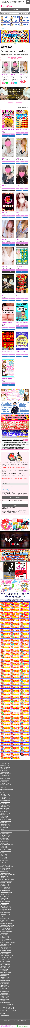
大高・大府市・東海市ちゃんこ (8, 879)
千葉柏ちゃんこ (4, 846)
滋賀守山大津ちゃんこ (6, 947)
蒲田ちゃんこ (4, 855)
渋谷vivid (3, 1013)
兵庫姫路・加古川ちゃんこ (7, 929)
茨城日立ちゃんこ (5, 860)
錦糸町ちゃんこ (4, 814)
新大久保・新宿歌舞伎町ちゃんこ (8, 810)
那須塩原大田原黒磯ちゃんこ (7, 840)
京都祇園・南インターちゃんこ (8, 920)
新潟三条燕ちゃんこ (5, 914)
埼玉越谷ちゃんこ (5, 827)
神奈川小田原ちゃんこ (6, 821)
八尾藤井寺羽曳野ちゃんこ (7, 931)
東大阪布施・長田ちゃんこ (7, 928)
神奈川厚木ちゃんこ (5, 808)
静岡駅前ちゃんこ (5, 876)
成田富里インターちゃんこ (7, 799)
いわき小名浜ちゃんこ (6, 773)
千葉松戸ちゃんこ (5, 822)
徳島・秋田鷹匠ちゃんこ (6, 972)
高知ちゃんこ (4, 985)
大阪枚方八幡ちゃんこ (6, 944)
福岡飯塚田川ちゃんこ (6, 980)
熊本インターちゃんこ (6, 964)
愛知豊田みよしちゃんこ (6, 882)
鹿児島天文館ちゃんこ (6, 961)
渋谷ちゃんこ (4, 854)
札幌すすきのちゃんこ (6, 778)
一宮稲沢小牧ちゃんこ (6, 870)
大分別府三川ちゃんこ (6, 1002)
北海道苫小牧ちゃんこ (6, 784)
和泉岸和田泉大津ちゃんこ (7, 926)
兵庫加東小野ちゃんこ (6, 948)
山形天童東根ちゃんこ (6, 767)
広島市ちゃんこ (4, 978)
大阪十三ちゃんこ (5, 941)
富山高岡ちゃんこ (5, 898)
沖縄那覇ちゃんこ (5, 975)
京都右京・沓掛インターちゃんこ (8, 942)
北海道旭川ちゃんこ (5, 775)
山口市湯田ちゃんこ (5, 999)
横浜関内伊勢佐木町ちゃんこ (7, 789)
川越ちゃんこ (4, 797)
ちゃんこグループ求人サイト (7, 1008)
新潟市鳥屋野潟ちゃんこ (6, 909)
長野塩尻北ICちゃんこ (6, 911)
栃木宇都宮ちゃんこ (5, 802)
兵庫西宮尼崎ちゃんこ (6, 952)
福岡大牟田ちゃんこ (5, 994)
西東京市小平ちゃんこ (6, 851)
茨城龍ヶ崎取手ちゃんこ (6, 832)
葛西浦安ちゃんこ (5, 841)
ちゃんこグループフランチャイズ (8, 1010)
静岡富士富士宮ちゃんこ (6, 892)
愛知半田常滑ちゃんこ (6, 887)
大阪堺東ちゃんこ (5, 937)
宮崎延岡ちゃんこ (5, 1001)
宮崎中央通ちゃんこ (5, 991)
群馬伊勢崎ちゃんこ (5, 824)
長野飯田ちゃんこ (5, 904)
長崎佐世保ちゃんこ (5, 963)
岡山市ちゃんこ (4, 993)
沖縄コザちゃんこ (5, 996)
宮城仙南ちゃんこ (5, 765)
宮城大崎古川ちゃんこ (6, 769)
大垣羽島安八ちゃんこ (6, 868)
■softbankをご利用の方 (6, 490)
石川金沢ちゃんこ (5, 899)
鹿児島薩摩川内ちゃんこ (6, 971)
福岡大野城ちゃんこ (5, 983)
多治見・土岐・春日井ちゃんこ (8, 874)
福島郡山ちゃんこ (5, 781)
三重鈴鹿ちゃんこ (5, 885)
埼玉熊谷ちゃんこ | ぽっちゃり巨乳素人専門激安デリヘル (17, 1020)
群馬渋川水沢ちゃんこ (6, 818)
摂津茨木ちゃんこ (5, 945)
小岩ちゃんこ (4, 852)
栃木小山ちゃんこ (5, 805)
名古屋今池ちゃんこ (5, 865)
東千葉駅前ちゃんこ (5, 795)
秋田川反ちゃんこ (5, 770)
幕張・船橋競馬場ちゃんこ (7, 844)
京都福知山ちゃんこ (5, 953)
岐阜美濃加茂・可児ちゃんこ (7, 889)
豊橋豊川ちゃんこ (5, 877)
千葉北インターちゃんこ (6, 849)
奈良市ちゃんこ (4, 933)
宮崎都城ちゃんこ (5, 974)
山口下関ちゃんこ (5, 982)
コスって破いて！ (5, 1015)
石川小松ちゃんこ (5, 896)
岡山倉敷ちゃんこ (5, 986)
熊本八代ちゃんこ (5, 990)
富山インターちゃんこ (6, 901)
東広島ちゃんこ (4, 988)
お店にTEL (15, 9)
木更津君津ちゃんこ (5, 813)
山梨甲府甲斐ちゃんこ (6, 906)
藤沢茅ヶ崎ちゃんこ (5, 825)
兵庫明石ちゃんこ (5, 936)
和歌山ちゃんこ (4, 922)
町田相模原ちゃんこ (5, 806)
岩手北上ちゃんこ (5, 776)
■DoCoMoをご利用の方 (6, 488)
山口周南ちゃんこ (5, 977)
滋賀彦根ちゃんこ (5, 918)
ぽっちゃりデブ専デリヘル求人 (8, 1012)
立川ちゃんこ (4, 792)
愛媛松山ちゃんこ (5, 959)
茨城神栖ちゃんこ (5, 838)
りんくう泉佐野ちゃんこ (6, 939)
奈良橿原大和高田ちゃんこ (7, 923)
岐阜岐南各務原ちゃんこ (6, 881)
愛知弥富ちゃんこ (5, 871)
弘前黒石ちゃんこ (5, 772)
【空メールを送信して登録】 (15, 497)
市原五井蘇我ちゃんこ (6, 847)
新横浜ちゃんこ (4, 843)
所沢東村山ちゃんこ (5, 833)
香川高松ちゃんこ (5, 967)
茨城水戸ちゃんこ (5, 794)
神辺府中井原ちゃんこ (6, 997)
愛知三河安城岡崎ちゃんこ (7, 866)
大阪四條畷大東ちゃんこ (6, 950)
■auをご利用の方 (5, 489)
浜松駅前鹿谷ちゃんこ (6, 890)
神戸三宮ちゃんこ (5, 934)
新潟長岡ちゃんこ (5, 903)
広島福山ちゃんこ (5, 969)
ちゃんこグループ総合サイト (7, 1007)
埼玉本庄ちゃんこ (5, 811)
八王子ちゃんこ (4, 857)
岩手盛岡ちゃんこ (5, 780)
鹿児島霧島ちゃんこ (5, 966)
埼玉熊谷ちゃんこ (5, 803)
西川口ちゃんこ (4, 791)
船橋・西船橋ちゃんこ (6, 859)
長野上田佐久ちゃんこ (6, 912)
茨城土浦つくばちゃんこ (6, 819)
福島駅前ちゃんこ (5, 783)
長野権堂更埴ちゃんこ (6, 907)
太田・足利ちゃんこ (5, 835)
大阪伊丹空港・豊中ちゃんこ (7, 925)
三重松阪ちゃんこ (5, 884)
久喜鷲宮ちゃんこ (5, 836)
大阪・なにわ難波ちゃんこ (7, 955)
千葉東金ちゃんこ (5, 816)
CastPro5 (21, 1021)
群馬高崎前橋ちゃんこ (6, 800)
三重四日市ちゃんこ (5, 873)
